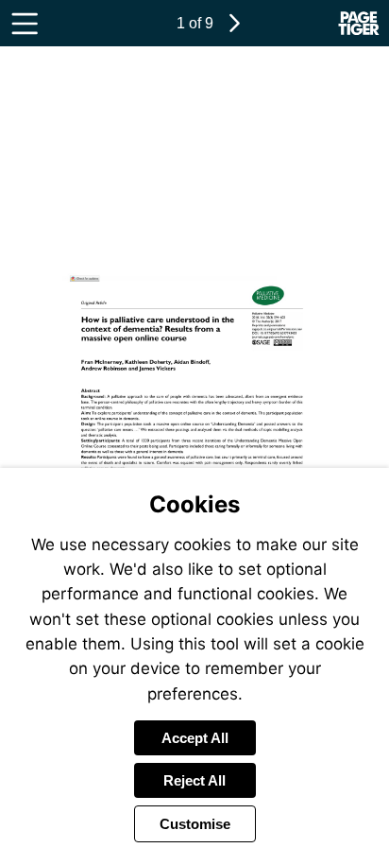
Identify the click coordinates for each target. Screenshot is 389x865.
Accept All (194, 738)
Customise (195, 824)
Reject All (194, 780)
